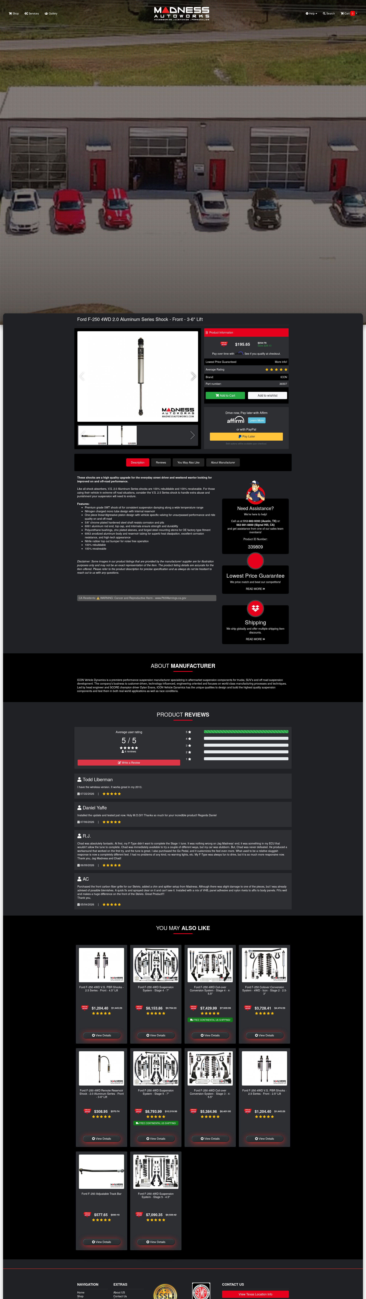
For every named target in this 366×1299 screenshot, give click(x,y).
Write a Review (130, 762)
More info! (281, 362)
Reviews (161, 462)
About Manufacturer (223, 462)
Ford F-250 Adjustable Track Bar (101, 1194)
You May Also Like (188, 462)
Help (311, 13)
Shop (15, 13)
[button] (193, 376)
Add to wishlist (267, 395)
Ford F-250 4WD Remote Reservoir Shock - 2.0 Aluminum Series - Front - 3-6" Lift (101, 1093)
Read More (254, 589)
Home (80, 1292)
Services (33, 13)
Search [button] (330, 13)
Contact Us (120, 1296)
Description (137, 462)
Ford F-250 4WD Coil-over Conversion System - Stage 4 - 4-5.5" (210, 990)
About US (119, 1292)
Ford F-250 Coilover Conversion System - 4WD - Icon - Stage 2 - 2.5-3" (264, 990)
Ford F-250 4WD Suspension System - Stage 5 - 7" (156, 1091)
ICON (283, 377)
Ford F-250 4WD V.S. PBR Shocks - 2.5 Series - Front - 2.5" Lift (264, 1091)
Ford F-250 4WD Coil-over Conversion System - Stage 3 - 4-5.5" (210, 1093)
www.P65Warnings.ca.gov (170, 598)
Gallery (52, 13)
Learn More (257, 420)
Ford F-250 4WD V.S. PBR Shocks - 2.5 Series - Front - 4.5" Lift (101, 988)
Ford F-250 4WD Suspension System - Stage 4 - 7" (156, 988)
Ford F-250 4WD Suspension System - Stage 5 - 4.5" (156, 1195)
